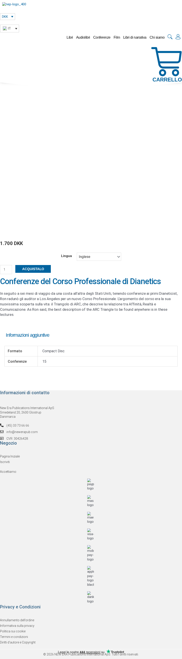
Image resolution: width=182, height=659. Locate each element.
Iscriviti (5, 462)
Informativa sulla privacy (17, 625)
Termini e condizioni (14, 637)
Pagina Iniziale (10, 456)
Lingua (66, 256)
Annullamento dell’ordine (17, 620)
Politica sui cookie (13, 631)
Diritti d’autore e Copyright (18, 642)
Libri (70, 37)
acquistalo (33, 269)
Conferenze (102, 37)
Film (117, 37)
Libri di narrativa (134, 37)
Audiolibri (83, 37)
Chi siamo (157, 37)
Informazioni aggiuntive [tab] (27, 335)
